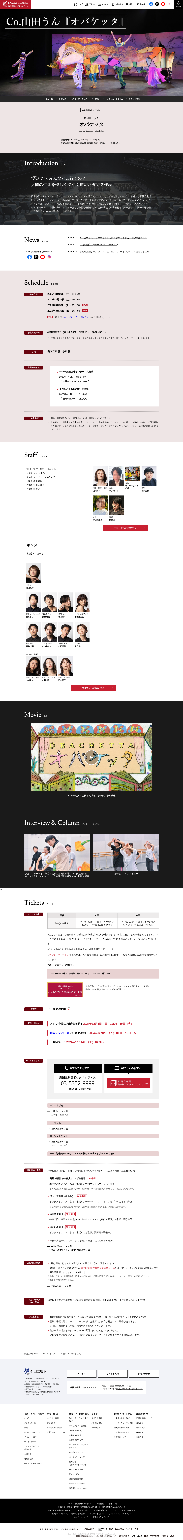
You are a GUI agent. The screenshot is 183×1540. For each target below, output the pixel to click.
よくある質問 (113, 1374)
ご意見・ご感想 (82, 1510)
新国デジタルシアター (33, 1432)
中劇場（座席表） (76, 1431)
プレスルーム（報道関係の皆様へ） (78, 1504)
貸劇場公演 (28, 1459)
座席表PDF (60, 1009)
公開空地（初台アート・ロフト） (78, 1463)
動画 (97, 99)
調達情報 (100, 1504)
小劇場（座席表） (76, 1435)
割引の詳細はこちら (60, 1246)
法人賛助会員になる (122, 1432)
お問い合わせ (144, 1374)
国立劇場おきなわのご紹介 (112, 1507)
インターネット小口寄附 (123, 1423)
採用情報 (139, 1432)
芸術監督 (139, 1423)
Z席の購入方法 (103, 973)
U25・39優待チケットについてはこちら (69, 1250)
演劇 (26, 1428)
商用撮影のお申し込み (78, 1488)
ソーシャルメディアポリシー (120, 1514)
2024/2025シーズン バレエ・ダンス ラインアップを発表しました (114, 251)
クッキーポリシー (97, 1514)
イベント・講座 (30, 1437)
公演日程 (62, 99)
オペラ (27, 1418)
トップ (80, 4)
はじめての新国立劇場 (33, 1463)
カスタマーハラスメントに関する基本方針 (68, 1514)
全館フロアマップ (76, 1440)
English (142, 4)
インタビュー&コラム (114, 99)
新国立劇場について (144, 1418)
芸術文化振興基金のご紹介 (58, 1510)
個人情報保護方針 (101, 1510)
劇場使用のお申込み (77, 1483)
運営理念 (139, 1437)
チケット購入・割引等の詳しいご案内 (72, 973)
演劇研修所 (96, 1428)
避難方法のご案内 (76, 1479)
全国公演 (27, 1454)
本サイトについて (81, 1517)
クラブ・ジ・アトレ (59, 955)
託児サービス (74, 1474)
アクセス (92, 4)
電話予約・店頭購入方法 (80, 1089)
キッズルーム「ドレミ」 (76, 317)
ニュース (49, 99)
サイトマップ (114, 1504)
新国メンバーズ (59, 1033)
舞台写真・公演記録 (54, 1428)
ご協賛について (120, 1437)
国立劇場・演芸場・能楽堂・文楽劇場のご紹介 (76, 1507)
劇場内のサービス (76, 1452)
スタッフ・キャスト (80, 99)
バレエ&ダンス (30, 1423)
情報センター (52, 1423)
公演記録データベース (55, 1432)
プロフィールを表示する (125, 528)
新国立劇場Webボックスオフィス (98, 1268)
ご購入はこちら (58, 1111)
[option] (91, 52)
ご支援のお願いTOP (122, 1418)
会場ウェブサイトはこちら (75, 381)
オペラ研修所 (97, 1418)
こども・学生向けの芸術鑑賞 (32, 1447)
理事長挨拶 (140, 1428)
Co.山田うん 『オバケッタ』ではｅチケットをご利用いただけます (113, 237)
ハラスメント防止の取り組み (124, 1510)
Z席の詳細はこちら (60, 1286)
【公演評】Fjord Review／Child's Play (99, 244)
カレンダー (106, 4)
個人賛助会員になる (122, 1428)
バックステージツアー (78, 1457)
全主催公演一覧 (30, 1442)
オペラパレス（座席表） (78, 1426)
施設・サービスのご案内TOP (78, 1419)
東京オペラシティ (100, 1517)
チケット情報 (134, 99)
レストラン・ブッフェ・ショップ (78, 1446)
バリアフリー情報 (76, 1469)
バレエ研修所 (97, 1423)
